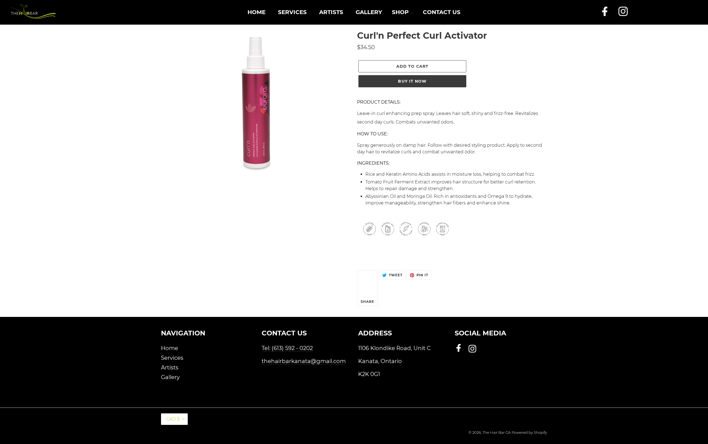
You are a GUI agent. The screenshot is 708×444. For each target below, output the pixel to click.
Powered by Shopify (529, 432)
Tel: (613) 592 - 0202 (287, 348)
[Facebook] (604, 14)
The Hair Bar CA (497, 432)
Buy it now (412, 81)
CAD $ (173, 419)
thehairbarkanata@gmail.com (304, 361)
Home (169, 348)
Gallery (170, 377)
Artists (169, 367)
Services (172, 357)
